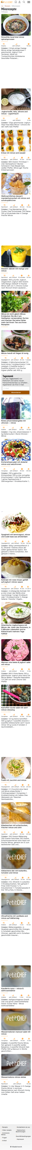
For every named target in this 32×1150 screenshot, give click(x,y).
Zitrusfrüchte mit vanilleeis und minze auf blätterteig (14, 917)
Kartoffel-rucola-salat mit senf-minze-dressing (14, 709)
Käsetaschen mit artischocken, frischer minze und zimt (14, 826)
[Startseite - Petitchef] (2, 6)
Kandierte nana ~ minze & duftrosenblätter (12, 989)
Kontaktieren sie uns (23, 1127)
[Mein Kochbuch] (16, 2)
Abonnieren (16, 392)
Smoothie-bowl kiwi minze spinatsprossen (12, 38)
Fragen (4, 1137)
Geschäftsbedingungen (23, 1136)
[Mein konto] (20, 2)
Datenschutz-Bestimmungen (21, 1130)
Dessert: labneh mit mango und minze (14, 270)
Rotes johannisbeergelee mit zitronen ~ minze (13, 422)
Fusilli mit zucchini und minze (13, 780)
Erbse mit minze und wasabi (13, 153)
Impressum (20, 1139)
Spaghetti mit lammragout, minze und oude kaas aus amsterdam (15, 536)
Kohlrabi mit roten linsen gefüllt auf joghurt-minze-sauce (14, 581)
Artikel (4, 1140)
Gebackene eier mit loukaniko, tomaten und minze (14, 872)
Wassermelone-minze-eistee (13, 1077)
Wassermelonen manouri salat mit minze (15, 1033)
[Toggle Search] (24, 2)
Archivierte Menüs (5, 1133)
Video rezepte (6, 1130)
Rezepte (5, 1127)
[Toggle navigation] (28, 2)
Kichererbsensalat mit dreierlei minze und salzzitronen (14, 463)
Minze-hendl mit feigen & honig (14, 353)
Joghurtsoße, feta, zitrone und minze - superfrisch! (14, 113)
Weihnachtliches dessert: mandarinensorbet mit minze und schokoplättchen (15, 198)
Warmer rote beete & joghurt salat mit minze (15, 663)
